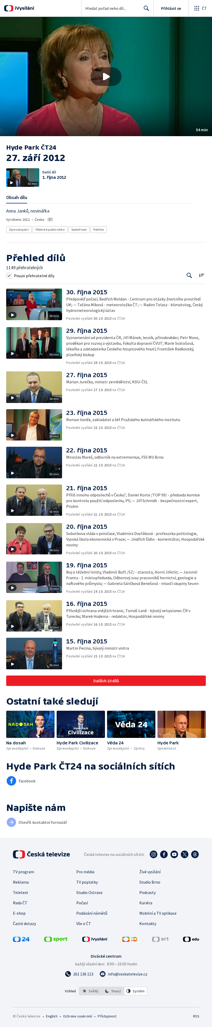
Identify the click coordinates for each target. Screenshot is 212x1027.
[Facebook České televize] (164, 854)
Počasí (82, 902)
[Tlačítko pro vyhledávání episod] (189, 275)
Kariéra (145, 902)
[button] (106, 76)
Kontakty (147, 923)
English (51, 1016)
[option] (90, 991)
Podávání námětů (91, 913)
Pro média (85, 871)
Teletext (20, 892)
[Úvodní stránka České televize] (42, 854)
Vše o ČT (83, 923)
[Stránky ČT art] (160, 940)
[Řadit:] (201, 275)
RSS (196, 1016)
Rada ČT (20, 902)
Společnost (79, 229)
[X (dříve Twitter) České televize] (184, 854)
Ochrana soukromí (77, 1016)
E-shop (19, 913)
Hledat (146, 8)
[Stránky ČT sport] (55, 940)
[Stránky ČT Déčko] (129, 940)
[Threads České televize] (195, 854)
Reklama (21, 882)
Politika (98, 229)
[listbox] (113, 991)
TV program (23, 871)
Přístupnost (107, 1016)
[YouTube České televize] (174, 854)
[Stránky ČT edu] (191, 940)
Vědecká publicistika (50, 229)
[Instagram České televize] (153, 854)
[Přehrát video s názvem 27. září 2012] (106, 76)
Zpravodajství (19, 229)
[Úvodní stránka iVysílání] (24, 8)
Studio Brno (149, 882)
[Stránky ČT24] (21, 940)
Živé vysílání (150, 871)
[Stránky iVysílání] (95, 940)
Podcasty (147, 892)
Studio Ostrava (89, 892)
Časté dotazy (24, 923)
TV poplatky (87, 882)
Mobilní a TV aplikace (158, 913)
